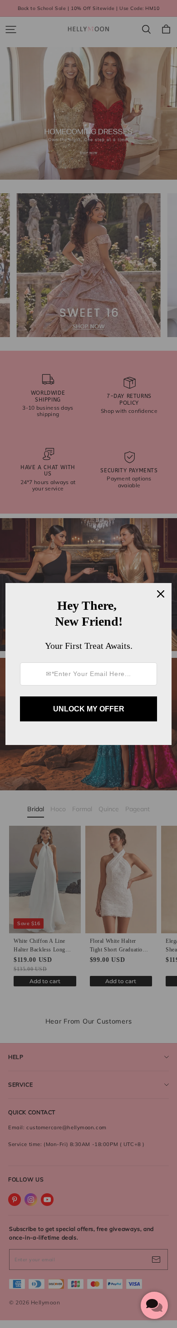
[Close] (161, 594)
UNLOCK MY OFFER (88, 709)
